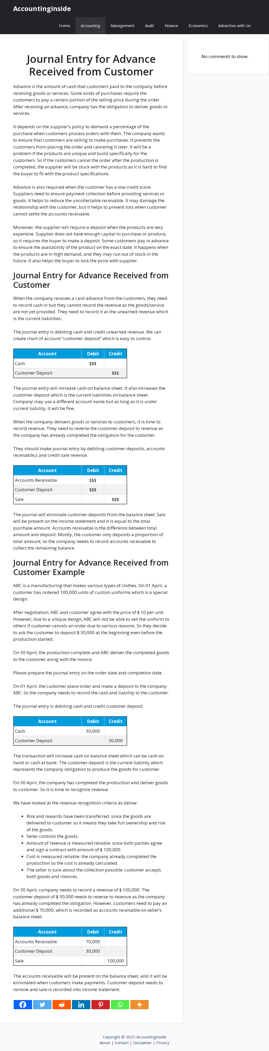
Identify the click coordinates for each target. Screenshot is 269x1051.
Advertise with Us (234, 25)
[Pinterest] (100, 1004)
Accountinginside (42, 8)
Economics (198, 25)
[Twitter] (42, 1004)
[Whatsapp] (120, 1004)
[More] (139, 1004)
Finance (171, 25)
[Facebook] (23, 1004)
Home (64, 25)
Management (122, 25)
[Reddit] (62, 1004)
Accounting (90, 25)
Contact (122, 1042)
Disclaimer (142, 1042)
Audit (149, 25)
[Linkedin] (81, 1004)
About (105, 1042)
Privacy (162, 1042)
